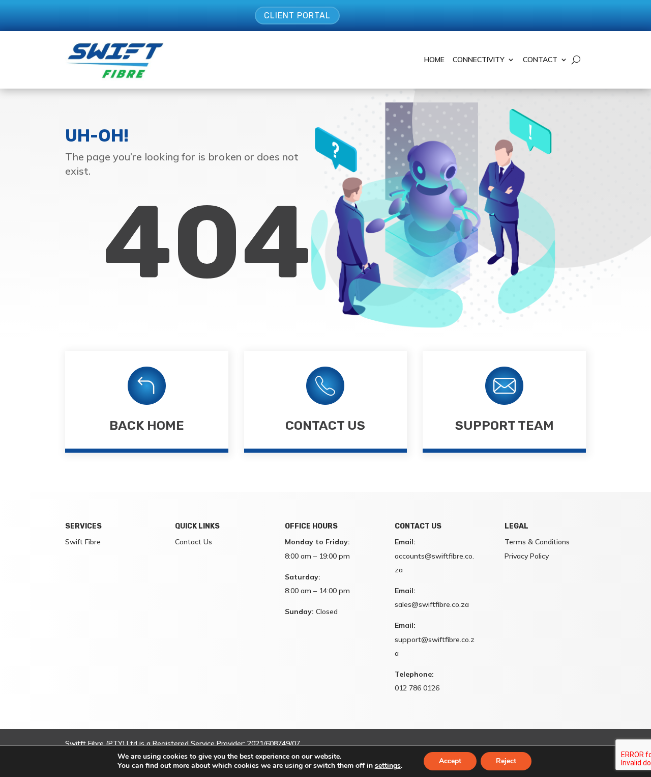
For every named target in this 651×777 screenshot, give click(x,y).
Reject (506, 761)
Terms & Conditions (537, 541)
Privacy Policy (527, 556)
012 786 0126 (417, 687)
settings (388, 765)
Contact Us (325, 425)
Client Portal (297, 15)
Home (434, 59)
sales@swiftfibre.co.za (432, 604)
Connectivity (479, 59)
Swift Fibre (83, 541)
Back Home (146, 425)
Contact (540, 59)
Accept (450, 761)
